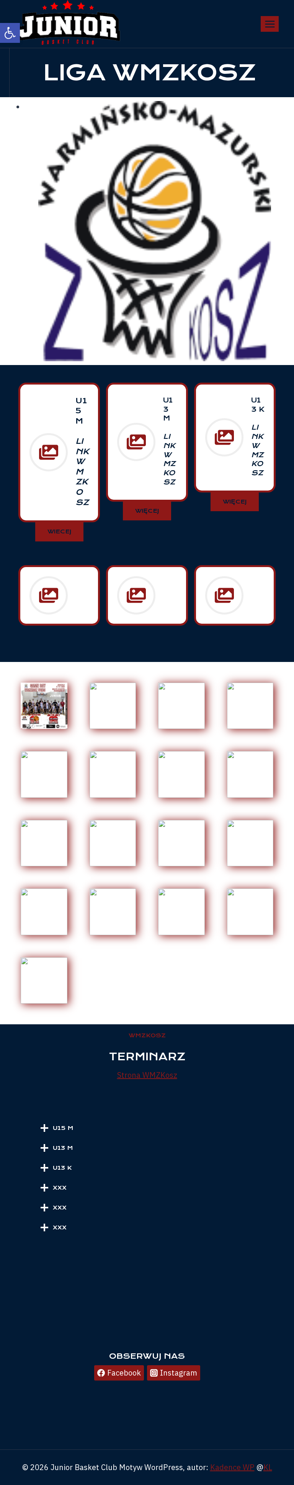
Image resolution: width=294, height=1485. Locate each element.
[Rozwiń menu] (270, 24)
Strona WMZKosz (147, 1075)
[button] (10, 33)
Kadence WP (232, 1467)
